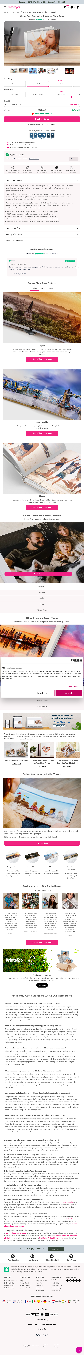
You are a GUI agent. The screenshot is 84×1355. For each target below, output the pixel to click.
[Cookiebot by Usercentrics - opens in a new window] (73, 660)
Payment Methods (10, 1280)
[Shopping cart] (78, 7)
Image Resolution (26, 1285)
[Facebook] (70, 1280)
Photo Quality (24, 1283)
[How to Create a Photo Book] (16, 750)
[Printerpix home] (14, 7)
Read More (26, 269)
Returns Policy (56, 1290)
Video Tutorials (25, 1288)
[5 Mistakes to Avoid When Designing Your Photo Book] (68, 750)
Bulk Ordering (9, 1288)
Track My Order (56, 1285)
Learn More (42, 985)
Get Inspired (16, 764)
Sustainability (40, 1290)
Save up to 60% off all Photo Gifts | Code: (42, 2)
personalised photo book (16, 1233)
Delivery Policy (9, 1283)
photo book (67, 1219)
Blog (21, 1280)
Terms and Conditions (39, 1286)
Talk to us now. (34, 159)
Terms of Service (45, 1346)
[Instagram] (67, 1280)
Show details (73, 686)
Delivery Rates (9, 1285)
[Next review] (76, 267)
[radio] (15, 84)
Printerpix (37, 1346)
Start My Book (42, 119)
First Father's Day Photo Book (50, 1238)
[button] (42, 105)
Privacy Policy (56, 1288)
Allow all (68, 693)
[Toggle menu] (5, 7)
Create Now (38, 574)
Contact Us (55, 1283)
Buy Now (56, 1249)
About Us (39, 1283)
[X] (73, 1280)
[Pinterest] (76, 1280)
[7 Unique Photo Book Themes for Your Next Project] (42, 750)
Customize (40, 693)
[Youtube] (79, 1280)
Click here (73, 159)
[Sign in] (73, 7)
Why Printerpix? (41, 1280)
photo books (68, 1202)
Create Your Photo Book (42, 359)
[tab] (14, 70)
